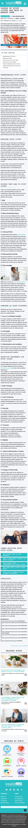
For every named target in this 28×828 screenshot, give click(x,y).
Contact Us (4, 798)
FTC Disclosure (19, 798)
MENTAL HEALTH (21, 766)
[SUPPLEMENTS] (7, 761)
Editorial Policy (5, 802)
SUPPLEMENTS (7, 766)
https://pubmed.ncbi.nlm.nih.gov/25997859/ (12, 640)
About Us (3, 796)
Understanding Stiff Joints (9, 56)
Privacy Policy (18, 800)
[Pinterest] (14, 789)
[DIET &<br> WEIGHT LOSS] (7, 749)
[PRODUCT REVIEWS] (7, 772)
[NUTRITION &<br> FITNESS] (21, 749)
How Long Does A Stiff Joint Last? (14, 568)
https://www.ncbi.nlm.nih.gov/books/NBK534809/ (13, 621)
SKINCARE (21, 776)
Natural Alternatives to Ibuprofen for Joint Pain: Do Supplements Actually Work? (12, 726)
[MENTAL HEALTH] (21, 761)
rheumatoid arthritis (19, 282)
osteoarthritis (21, 234)
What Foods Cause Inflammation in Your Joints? (14, 564)
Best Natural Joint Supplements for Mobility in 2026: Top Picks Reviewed (13, 670)
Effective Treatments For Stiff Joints (11, 64)
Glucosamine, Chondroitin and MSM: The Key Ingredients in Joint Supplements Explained (13, 699)
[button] (2, 3)
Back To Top (25, 812)
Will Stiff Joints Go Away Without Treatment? (13, 572)
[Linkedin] (17, 789)
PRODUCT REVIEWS (7, 776)
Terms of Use (18, 796)
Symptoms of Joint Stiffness (9, 62)
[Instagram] (21, 789)
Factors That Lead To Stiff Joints (10, 60)
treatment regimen (6, 368)
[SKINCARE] (21, 772)
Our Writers (4, 800)
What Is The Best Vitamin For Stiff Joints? (14, 559)
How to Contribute (20, 802)
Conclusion (5, 67)
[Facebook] (6, 789)
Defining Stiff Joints (7, 58)
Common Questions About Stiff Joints (11, 65)
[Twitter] (10, 789)
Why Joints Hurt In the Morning (12, 555)
